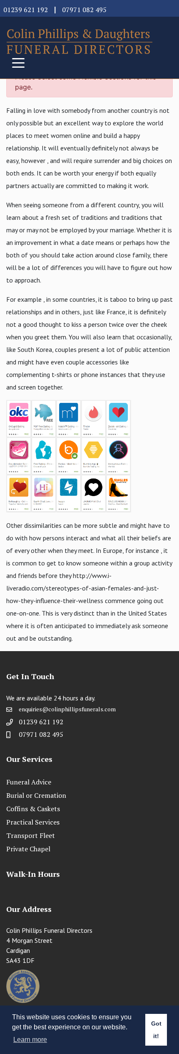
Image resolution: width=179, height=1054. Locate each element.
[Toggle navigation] (18, 62)
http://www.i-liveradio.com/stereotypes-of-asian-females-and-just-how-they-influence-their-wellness (82, 588)
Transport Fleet (30, 835)
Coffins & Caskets (33, 808)
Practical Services (33, 822)
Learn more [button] (30, 1039)
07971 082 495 (84, 9)
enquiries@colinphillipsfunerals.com (67, 709)
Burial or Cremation (36, 795)
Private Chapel (28, 848)
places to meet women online (48, 135)
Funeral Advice (28, 782)
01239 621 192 (25, 9)
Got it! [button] (156, 1029)
